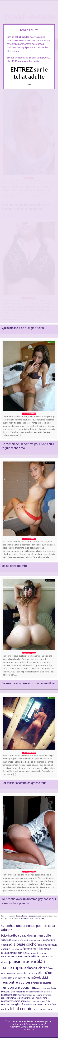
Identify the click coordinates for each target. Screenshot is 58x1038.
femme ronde (17, 952)
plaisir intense (22, 961)
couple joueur (36, 940)
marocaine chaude (20, 956)
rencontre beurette (42, 982)
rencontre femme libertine (13, 997)
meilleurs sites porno (28, 916)
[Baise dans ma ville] (29, 499)
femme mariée (32, 948)
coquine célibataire (21, 940)
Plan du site (29, 1029)
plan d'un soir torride (19, 977)
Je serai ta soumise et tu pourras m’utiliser (28, 683)
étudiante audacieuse (43, 1009)
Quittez (29, 84)
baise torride (37, 935)
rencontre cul (8, 991)
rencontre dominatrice (13, 994)
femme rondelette (34, 953)
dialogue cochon (24, 944)
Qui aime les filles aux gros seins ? (24, 328)
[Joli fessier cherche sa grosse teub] (29, 724)
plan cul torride (30, 973)
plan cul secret (15, 972)
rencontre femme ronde (37, 997)
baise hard (7, 935)
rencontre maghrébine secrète (17, 1004)
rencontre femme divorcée (38, 995)
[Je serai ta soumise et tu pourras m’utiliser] (29, 615)
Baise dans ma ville (14, 565)
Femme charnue (15, 949)
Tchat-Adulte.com (15, 1021)
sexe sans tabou (41, 1004)
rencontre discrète (43, 991)
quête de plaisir (39, 977)
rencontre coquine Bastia (45, 988)
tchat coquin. (21, 1008)
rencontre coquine (18, 987)
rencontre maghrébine (40, 1001)
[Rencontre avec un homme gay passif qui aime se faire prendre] (29, 833)
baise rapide (22, 935)
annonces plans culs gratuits (33, 918)
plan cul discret (37, 968)
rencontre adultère (17, 982)
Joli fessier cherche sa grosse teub (24, 783)
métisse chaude (39, 956)
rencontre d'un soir (25, 991)
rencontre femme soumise (15, 1000)
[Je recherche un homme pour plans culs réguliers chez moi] (29, 376)
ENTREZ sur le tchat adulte (29, 73)
